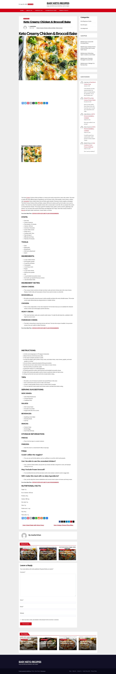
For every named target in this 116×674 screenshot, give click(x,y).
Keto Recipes (26, 18)
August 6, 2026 (65, 645)
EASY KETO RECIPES (58, 3)
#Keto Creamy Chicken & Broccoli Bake (46, 28)
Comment (22, 572)
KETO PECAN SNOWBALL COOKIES (89, 116)
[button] (96, 10)
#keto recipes (59, 28)
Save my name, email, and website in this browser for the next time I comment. (40, 619)
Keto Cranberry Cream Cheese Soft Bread (89, 145)
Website (22, 613)
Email (21, 606)
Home (21, 10)
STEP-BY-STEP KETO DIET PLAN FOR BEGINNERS (45, 213)
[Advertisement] (47, 91)
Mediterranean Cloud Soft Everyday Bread (27, 643)
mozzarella (26, 201)
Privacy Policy (63, 10)
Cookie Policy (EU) (50, 10)
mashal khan (33, 26)
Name (22, 600)
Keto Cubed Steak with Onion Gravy (33, 525)
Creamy (28, 197)
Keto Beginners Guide (86, 21)
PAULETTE (87, 98)
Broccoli (23, 210)
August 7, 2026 (26, 645)
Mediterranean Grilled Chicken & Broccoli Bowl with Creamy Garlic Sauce (88, 48)
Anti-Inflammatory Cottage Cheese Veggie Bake (67, 553)
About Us (29, 10)
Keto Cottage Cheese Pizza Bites (64, 525)
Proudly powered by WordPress (25, 671)
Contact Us (38, 10)
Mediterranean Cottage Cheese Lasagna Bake (47, 553)
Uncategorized (84, 28)
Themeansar (43, 671)
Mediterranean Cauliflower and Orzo (27, 553)
